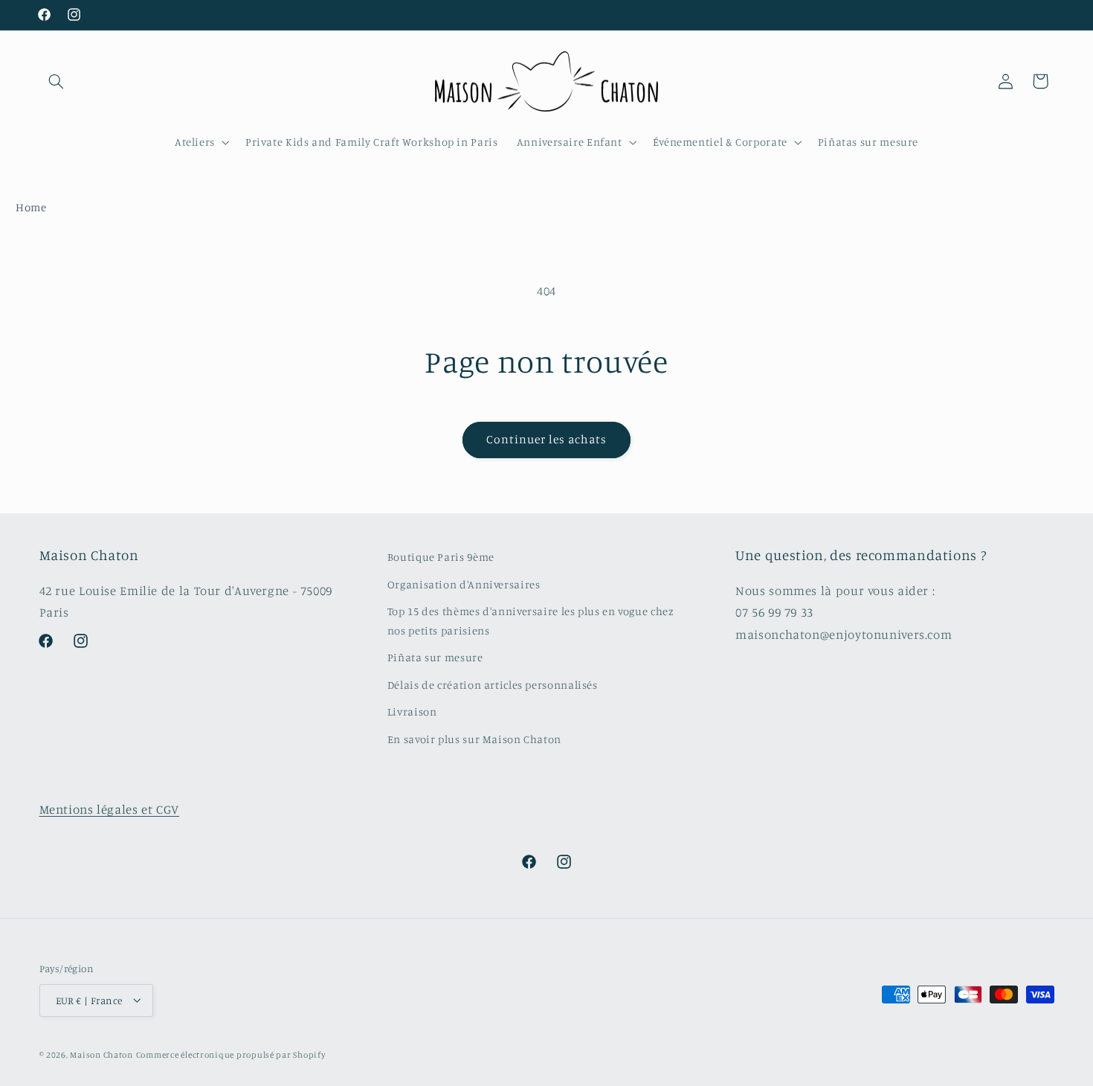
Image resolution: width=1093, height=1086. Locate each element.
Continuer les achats (546, 439)
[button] (56, 81)
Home (31, 207)
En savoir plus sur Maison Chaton (474, 738)
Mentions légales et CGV (109, 809)
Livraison (412, 710)
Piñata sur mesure (435, 657)
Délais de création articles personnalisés (492, 684)
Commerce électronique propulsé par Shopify (231, 1054)
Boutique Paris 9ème (440, 556)
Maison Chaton (101, 1054)
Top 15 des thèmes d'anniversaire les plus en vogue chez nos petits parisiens (530, 620)
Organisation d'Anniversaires (464, 583)
